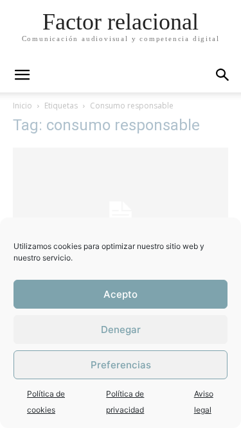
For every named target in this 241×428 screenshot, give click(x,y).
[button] (223, 75)
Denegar (121, 329)
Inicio (22, 105)
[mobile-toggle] (21, 75)
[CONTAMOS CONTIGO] (120, 215)
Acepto (120, 294)
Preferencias (121, 365)
